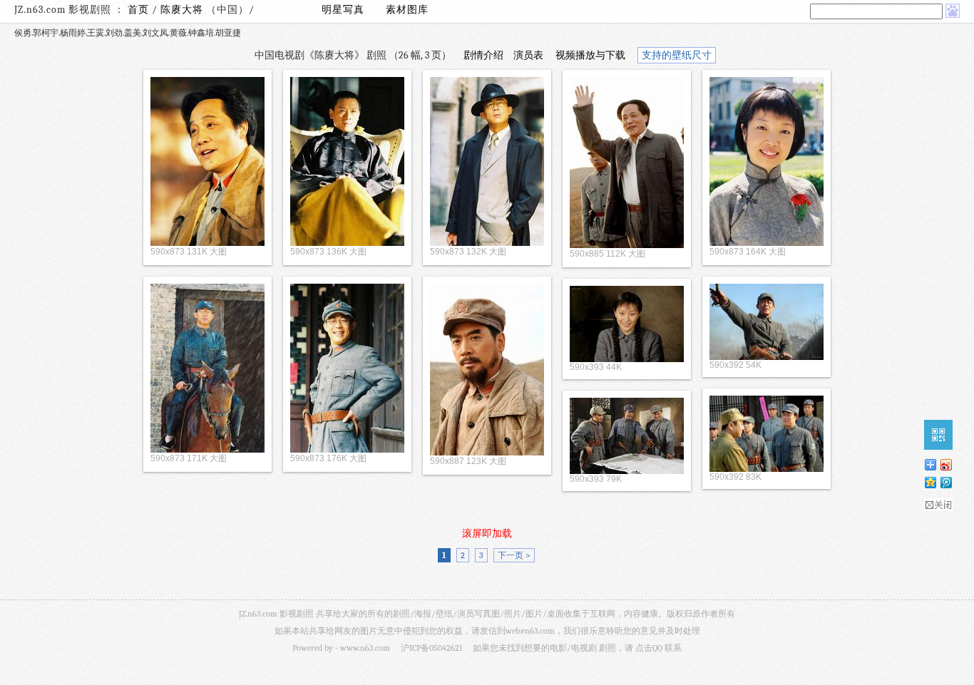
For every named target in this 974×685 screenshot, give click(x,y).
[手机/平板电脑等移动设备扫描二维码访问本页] (938, 435)
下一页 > (514, 555)
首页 (138, 10)
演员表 (528, 55)
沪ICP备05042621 (431, 648)
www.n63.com (365, 648)
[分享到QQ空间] (930, 482)
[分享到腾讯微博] (945, 482)
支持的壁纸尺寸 (677, 55)
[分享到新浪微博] (945, 464)
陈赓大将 (183, 10)
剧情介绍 (483, 55)
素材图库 (407, 10)
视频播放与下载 (590, 55)
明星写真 (343, 10)
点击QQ (648, 648)
